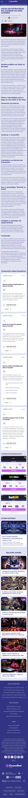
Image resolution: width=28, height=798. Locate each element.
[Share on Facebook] (5, 21)
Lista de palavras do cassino (14, 706)
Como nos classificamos (14, 730)
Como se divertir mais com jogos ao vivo (13, 690)
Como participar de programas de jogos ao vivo (13, 697)
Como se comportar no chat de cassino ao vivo (14, 695)
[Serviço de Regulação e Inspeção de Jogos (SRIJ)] (3, 773)
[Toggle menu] (2, 1)
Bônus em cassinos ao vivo (14, 709)
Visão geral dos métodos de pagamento (13, 711)
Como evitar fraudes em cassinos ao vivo (13, 692)
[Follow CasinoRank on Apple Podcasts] (22, 757)
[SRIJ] (13, 777)
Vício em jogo (13, 714)
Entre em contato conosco (14, 732)
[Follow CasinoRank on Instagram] (8, 757)
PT (13, 760)
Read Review (14, 491)
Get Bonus (13, 470)
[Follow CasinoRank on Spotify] (18, 757)
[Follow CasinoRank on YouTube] (15, 757)
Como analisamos (13, 728)
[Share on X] (2, 21)
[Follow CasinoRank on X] (12, 757)
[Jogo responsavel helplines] (11, 781)
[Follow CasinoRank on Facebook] (5, 757)
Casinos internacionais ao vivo (13, 716)
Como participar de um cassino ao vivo (14, 687)
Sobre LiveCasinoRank (13, 725)
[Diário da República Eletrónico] (11, 773)
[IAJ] (21, 773)
